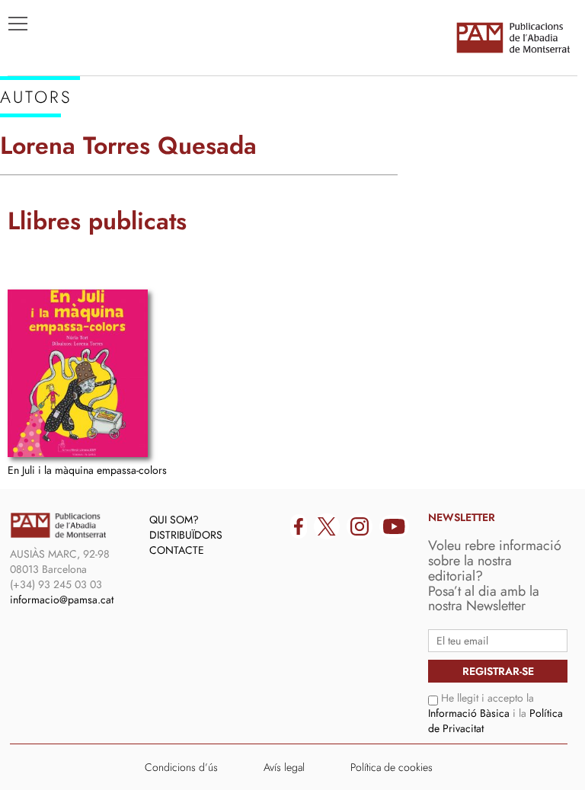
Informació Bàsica (469, 713)
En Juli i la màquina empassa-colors (87, 470)
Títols (35, 160)
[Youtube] (394, 526)
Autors (39, 183)
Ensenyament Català (84, 206)
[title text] (513, 37)
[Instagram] (359, 526)
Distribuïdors (185, 534)
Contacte (176, 550)
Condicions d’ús (181, 767)
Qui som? (174, 519)
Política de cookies (391, 767)
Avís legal (284, 767)
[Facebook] (298, 526)
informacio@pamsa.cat (61, 599)
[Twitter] (327, 526)
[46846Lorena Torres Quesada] (78, 373)
